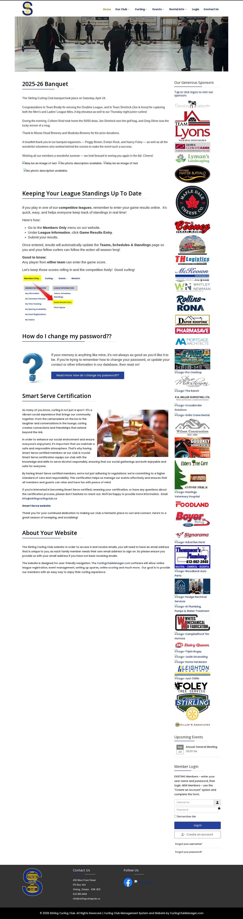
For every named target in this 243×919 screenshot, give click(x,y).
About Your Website (49, 533)
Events (157, 9)
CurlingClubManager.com (113, 563)
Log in (198, 825)
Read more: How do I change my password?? (87, 375)
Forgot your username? (188, 843)
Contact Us (211, 9)
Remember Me (186, 816)
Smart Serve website (36, 506)
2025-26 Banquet (45, 84)
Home (107, 9)
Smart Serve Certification (56, 396)
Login (195, 9)
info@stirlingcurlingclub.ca (39, 498)
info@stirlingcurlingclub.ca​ (86, 898)
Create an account (199, 834)
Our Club (121, 9)
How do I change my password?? (67, 336)
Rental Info (176, 9)
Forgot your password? (188, 851)
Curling (140, 9)
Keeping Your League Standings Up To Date (82, 193)
